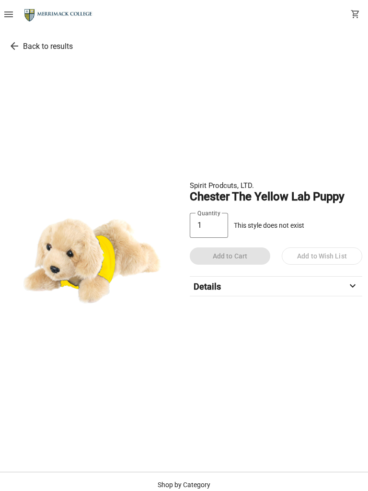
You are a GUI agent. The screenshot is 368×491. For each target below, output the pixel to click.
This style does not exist (269, 226)
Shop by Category (184, 485)
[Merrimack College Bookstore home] (58, 15)
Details (276, 286)
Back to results (48, 46)
